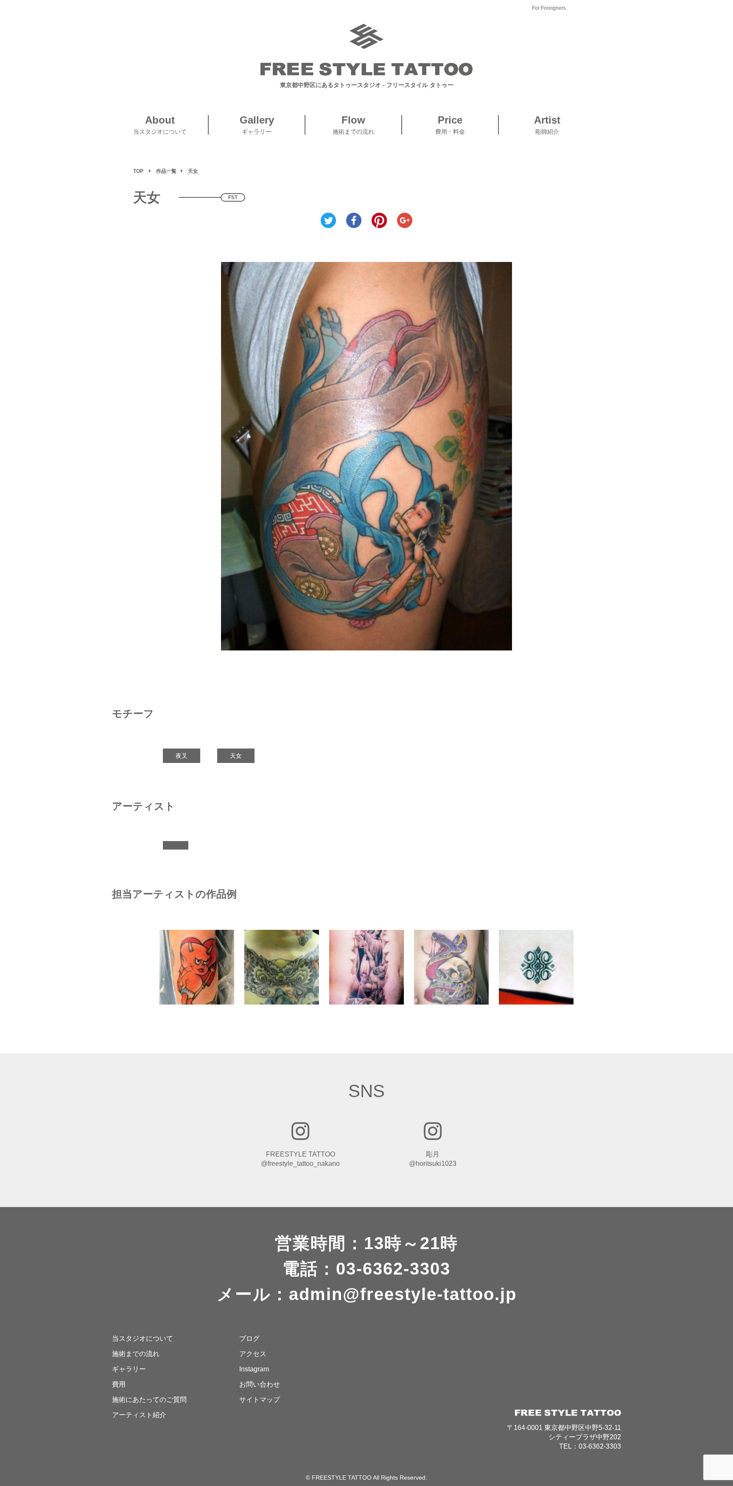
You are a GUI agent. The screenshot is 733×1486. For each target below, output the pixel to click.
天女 (236, 755)
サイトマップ (259, 1399)
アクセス (252, 1353)
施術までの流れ (135, 1353)
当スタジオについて (142, 1338)
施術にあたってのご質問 (149, 1399)
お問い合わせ (259, 1384)
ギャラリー (129, 1369)
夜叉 (181, 755)
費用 (119, 1384)
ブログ (249, 1338)
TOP (138, 171)
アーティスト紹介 (139, 1414)
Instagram (254, 1369)
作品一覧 (166, 171)
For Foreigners (549, 8)
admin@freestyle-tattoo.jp (403, 1294)
